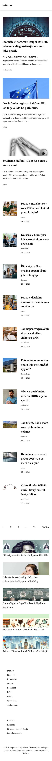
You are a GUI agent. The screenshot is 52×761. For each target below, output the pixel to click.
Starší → (45, 527)
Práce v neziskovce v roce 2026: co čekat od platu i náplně (35, 208)
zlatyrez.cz (7, 5)
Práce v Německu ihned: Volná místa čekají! (25, 651)
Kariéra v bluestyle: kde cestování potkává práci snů (35, 239)
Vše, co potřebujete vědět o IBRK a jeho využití (34, 396)
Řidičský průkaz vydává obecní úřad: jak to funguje (34, 271)
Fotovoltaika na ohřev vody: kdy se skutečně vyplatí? (34, 365)
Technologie (7, 70)
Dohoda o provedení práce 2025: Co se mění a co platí (33, 459)
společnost (25, 343)
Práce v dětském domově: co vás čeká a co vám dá (35, 302)
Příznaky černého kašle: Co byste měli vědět (25, 555)
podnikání (24, 249)
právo (5, 127)
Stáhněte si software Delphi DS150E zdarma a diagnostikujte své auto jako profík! (25, 46)
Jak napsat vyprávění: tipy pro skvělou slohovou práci (35, 333)
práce (23, 217)
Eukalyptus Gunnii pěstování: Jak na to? (23, 629)
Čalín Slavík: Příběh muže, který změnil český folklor (33, 490)
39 (34, 527)
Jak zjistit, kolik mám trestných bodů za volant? (34, 427)
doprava (24, 280)
